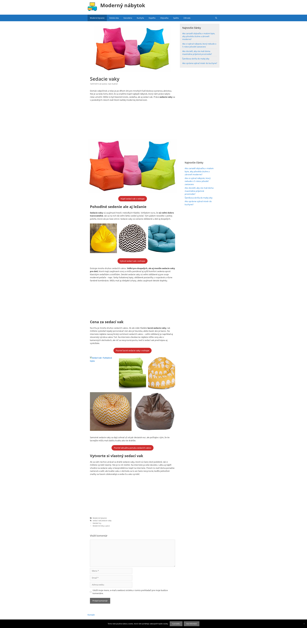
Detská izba (114, 18)
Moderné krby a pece (101, 526)
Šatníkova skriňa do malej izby (195, 58)
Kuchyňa (140, 18)
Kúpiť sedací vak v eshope (133, 198)
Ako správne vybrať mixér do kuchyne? (199, 63)
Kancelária (128, 18)
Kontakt (91, 614)
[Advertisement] (132, 121)
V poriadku (176, 624)
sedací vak (97, 520)
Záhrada (186, 18)
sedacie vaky (106, 520)
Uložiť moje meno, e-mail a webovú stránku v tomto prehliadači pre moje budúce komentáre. (130, 592)
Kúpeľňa (152, 18)
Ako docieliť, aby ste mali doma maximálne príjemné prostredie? (199, 190)
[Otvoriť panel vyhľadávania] (216, 18)
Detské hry (97, 523)
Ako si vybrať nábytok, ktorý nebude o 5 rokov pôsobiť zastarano (198, 181)
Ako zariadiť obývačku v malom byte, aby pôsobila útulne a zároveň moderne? (198, 36)
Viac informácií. (191, 624)
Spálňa (176, 18)
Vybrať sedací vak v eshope (132, 261)
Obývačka (164, 18)
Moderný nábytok (122, 5)
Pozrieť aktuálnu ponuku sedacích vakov (132, 447)
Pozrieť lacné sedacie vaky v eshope (132, 350)
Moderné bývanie (97, 18)
